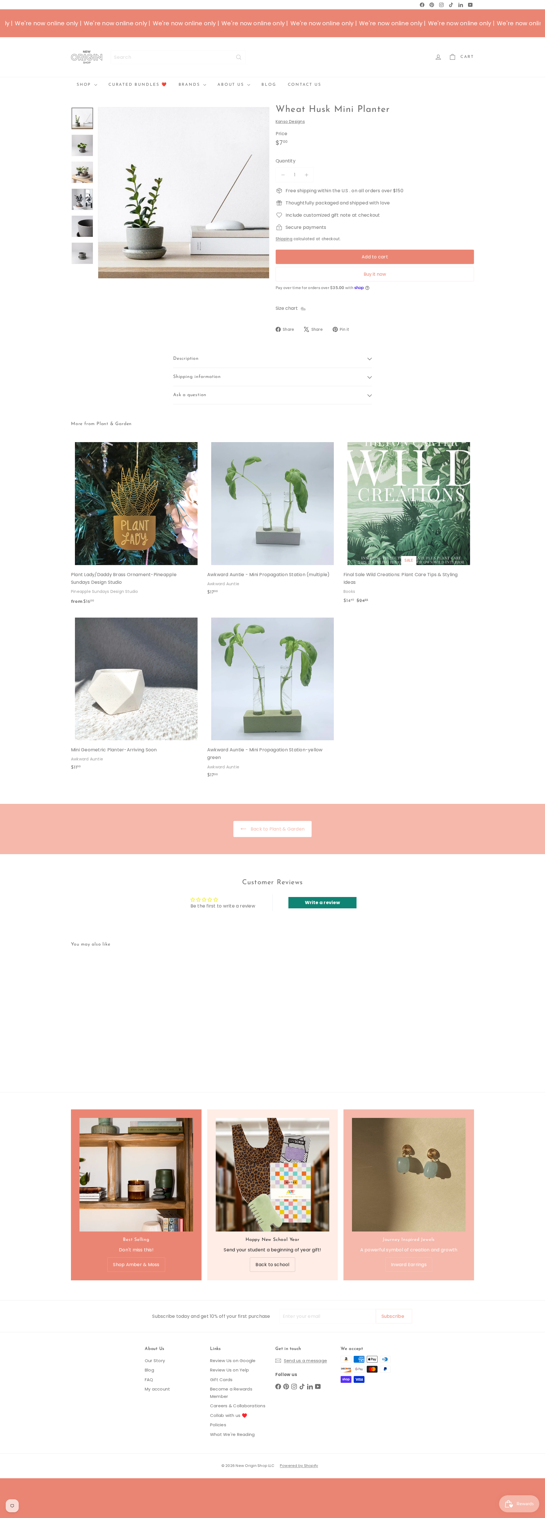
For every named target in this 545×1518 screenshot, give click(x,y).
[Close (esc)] (353, 707)
